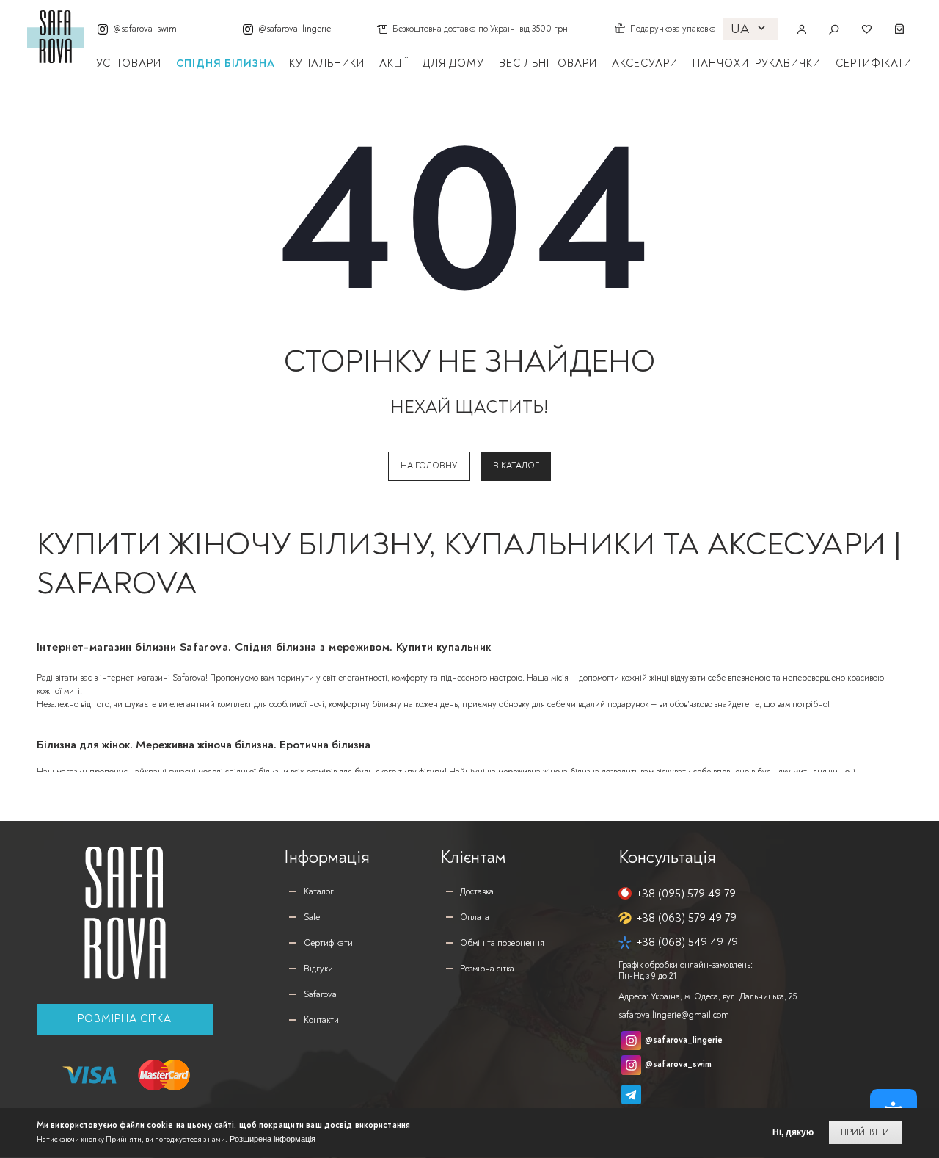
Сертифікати (874, 63)
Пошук (834, 29)
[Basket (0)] (900, 29)
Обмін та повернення (502, 943)
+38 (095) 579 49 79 (686, 893)
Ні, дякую (793, 1133)
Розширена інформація (272, 1139)
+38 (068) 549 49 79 (687, 942)
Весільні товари (548, 63)
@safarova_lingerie (294, 29)
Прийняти (865, 1133)
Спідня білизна (225, 63)
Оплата (474, 917)
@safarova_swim (145, 29)
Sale (312, 917)
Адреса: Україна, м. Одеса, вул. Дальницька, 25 (707, 996)
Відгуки (318, 968)
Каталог (319, 891)
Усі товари (128, 63)
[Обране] (866, 29)
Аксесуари (645, 63)
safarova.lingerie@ (673, 1015)
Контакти (321, 1020)
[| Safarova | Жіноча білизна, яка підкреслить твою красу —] (55, 36)
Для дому (453, 63)
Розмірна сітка (125, 1019)
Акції (393, 63)
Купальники (327, 63)
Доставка (477, 891)
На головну (429, 465)
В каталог (516, 465)
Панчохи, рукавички (757, 63)
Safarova (320, 994)
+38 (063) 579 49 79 (686, 918)
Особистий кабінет (802, 29)
